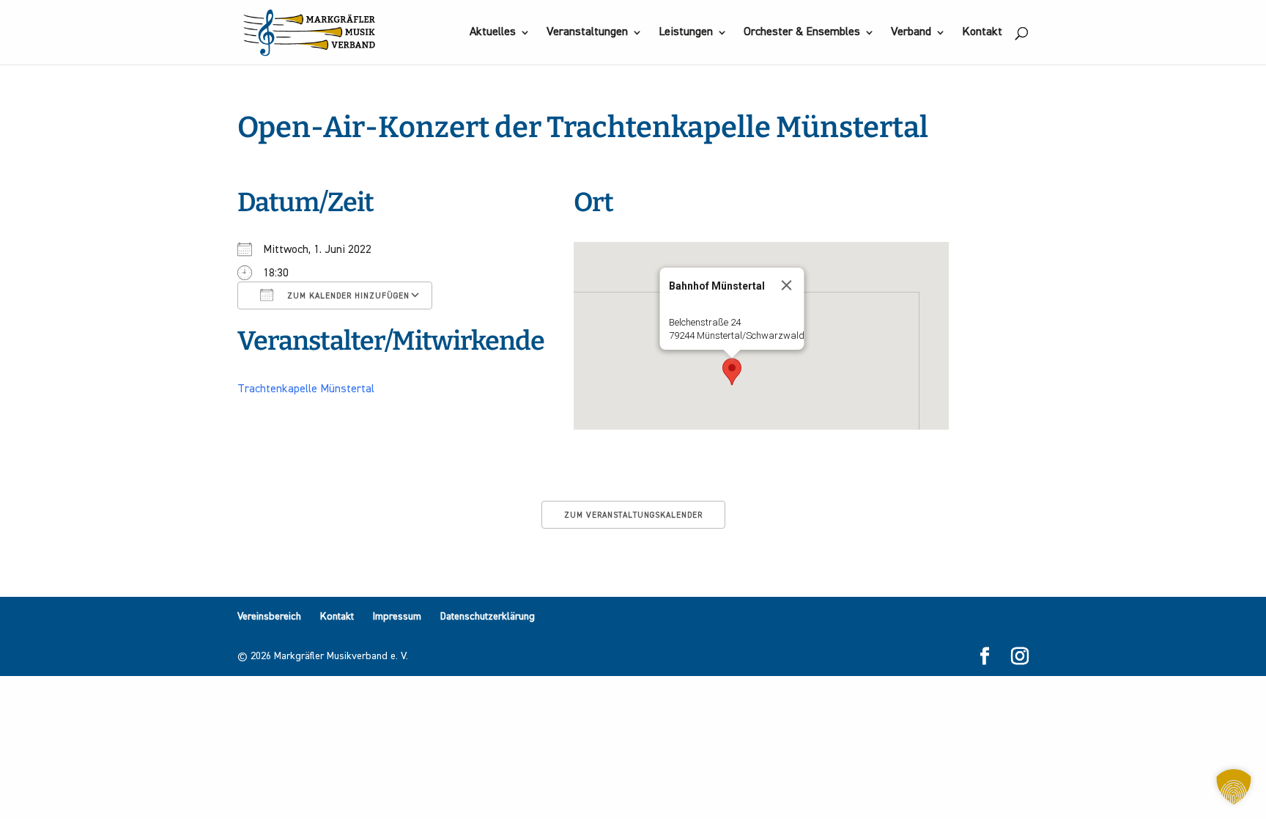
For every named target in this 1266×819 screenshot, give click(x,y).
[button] (731, 372)
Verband (911, 32)
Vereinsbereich (269, 617)
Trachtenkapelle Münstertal (305, 389)
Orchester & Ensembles (802, 32)
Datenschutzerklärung (487, 617)
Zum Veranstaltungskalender (633, 515)
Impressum (397, 617)
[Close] (786, 285)
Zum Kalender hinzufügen (347, 296)
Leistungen (686, 32)
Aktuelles (493, 32)
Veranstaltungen (587, 32)
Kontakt (982, 32)
